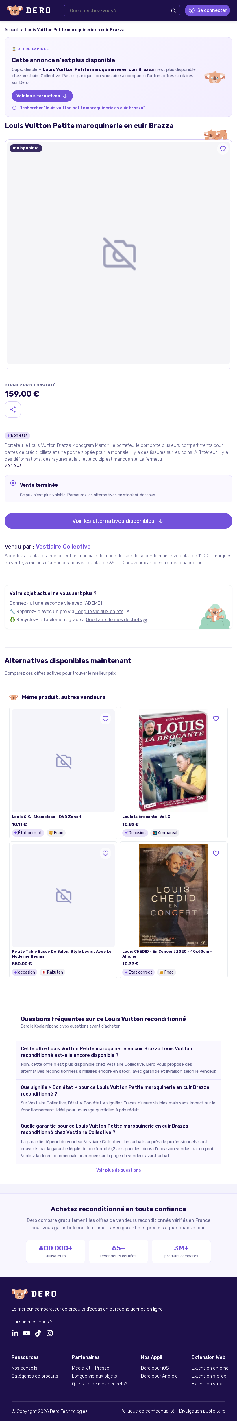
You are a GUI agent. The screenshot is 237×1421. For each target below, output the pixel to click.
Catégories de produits (35, 1376)
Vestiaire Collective (63, 546)
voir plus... (14, 465)
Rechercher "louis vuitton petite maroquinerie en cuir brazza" (82, 108)
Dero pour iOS (155, 1368)
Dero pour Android (159, 1376)
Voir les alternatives (38, 96)
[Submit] (173, 10)
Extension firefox (209, 1376)
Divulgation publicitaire (202, 1411)
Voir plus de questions (118, 1170)
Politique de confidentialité (147, 1411)
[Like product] (223, 149)
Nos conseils (24, 1368)
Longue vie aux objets (99, 611)
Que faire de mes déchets (114, 619)
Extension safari (208, 1384)
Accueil (11, 29)
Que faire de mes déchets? (99, 1384)
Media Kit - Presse (90, 1368)
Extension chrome (210, 1368)
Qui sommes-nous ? (32, 1321)
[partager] (13, 409)
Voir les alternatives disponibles (113, 520)
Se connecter (212, 10)
